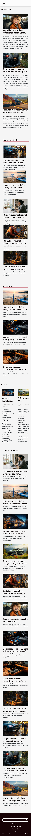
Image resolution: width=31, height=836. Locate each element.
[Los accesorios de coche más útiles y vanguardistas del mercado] (15, 327)
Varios (15, 831)
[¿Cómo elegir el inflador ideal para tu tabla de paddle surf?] (14, 176)
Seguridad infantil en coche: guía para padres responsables (14, 32)
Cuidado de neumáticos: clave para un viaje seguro (15, 242)
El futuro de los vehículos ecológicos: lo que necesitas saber (15, 563)
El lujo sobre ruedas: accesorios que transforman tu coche (15, 369)
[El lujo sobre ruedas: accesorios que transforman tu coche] (15, 357)
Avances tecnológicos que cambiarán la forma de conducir (14, 533)
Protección (15, 824)
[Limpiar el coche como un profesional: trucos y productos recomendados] (14, 151)
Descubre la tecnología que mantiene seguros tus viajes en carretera (15, 112)
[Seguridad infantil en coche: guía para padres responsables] (15, 21)
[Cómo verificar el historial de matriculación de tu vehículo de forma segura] (15, 205)
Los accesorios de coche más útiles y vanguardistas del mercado (15, 339)
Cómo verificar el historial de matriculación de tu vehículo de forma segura (15, 217)
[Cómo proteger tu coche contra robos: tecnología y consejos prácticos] (15, 60)
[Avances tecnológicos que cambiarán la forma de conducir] (8, 392)
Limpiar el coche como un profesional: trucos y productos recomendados (14, 164)
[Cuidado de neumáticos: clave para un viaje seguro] (15, 231)
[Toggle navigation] (4, 2)
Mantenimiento (15, 826)
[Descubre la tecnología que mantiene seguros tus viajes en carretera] (15, 101)
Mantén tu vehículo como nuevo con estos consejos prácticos (15, 269)
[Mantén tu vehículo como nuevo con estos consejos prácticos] (15, 257)
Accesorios (15, 829)
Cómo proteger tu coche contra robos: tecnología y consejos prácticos (15, 71)
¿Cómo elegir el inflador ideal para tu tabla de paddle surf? (14, 187)
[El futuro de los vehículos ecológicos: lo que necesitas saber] (23, 392)
